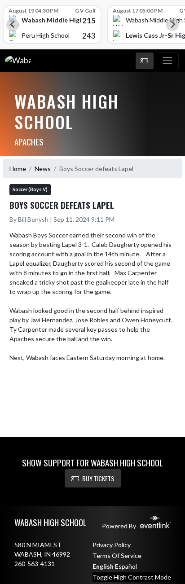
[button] (145, 61)
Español (126, 566)
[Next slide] (172, 24)
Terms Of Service (116, 555)
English (103, 566)
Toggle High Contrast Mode (131, 577)
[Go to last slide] (12, 24)
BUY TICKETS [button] (98, 478)
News (43, 168)
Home (17, 168)
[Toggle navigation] (168, 61)
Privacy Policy (111, 545)
